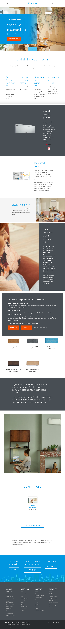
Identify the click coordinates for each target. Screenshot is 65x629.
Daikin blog (9, 608)
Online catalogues (53, 602)
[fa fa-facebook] (49, 622)
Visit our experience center (39, 594)
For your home (24, 594)
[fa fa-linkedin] (54, 622)
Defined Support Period (53, 605)
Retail (22, 596)
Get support (38, 600)
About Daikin (9, 596)
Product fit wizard (53, 596)
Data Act (28, 624)
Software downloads (38, 605)
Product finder (52, 594)
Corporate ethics (21, 624)
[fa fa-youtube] (56, 622)
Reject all (26, 327)
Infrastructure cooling (24, 609)
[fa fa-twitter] (51, 622)
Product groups (53, 598)
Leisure (22, 602)
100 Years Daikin (10, 599)
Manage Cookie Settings (40, 327)
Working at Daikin (10, 615)
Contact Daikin (38, 597)
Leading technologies (9, 601)
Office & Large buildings (24, 599)
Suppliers (37, 608)
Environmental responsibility (10, 605)
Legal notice (18, 622)
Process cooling (25, 606)
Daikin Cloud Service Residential (48, 260)
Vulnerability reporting (10, 627)
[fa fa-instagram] (59, 622)
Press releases (10, 611)
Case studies (9, 613)
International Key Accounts (39, 611)
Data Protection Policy (10, 624)
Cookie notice (25, 622)
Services (37, 602)
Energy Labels (52, 600)
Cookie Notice (34, 323)
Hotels (22, 604)
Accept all (13, 327)
